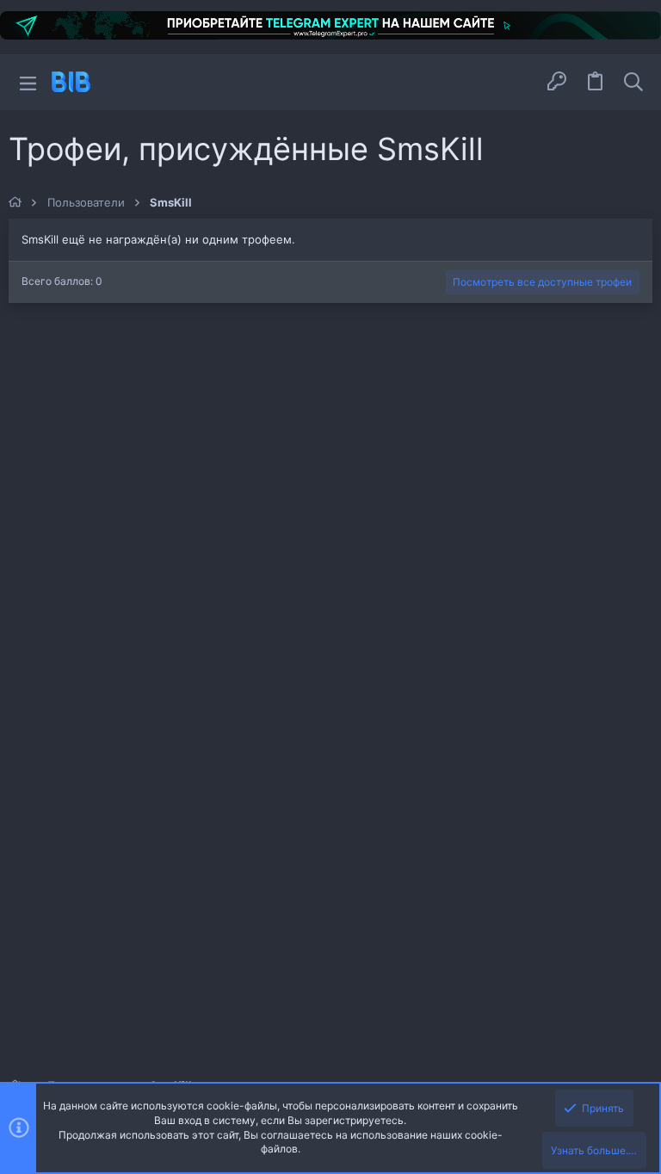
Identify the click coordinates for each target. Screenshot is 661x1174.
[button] (28, 82)
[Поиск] (633, 81)
